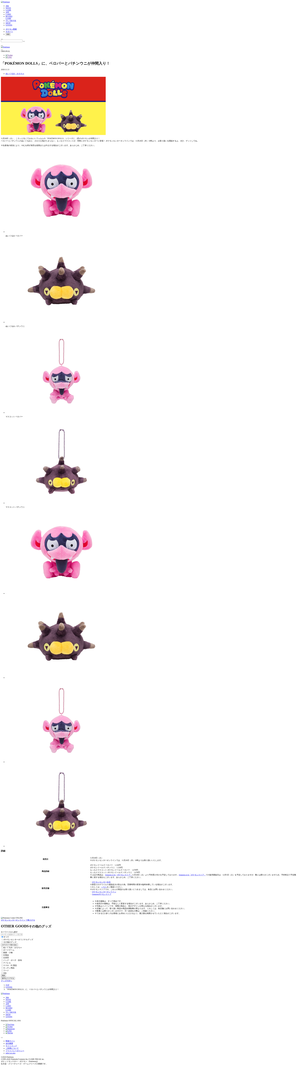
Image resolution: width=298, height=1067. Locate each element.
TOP (7, 985)
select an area (10, 1053)
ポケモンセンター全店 (101, 882)
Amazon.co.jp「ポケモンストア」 (118, 875)
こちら (104, 887)
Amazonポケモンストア (101, 894)
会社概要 (9, 1043)
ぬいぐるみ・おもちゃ (15, 74)
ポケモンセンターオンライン (104, 892)
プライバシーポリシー (15, 1051)
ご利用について (12, 1048)
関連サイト (10, 1041)
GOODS (9, 987)
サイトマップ (11, 1046)
